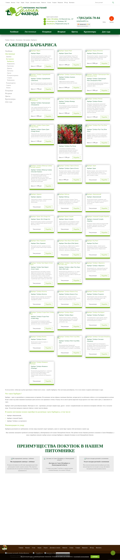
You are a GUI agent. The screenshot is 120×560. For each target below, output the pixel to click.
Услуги (27, 2)
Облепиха (48, 529)
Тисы (6, 527)
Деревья (8, 56)
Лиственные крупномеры (76, 520)
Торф (88, 523)
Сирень (8, 85)
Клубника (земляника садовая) (51, 521)
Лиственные (30, 31)
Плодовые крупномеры (76, 513)
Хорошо (95, 556)
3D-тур (66, 2)
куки (31, 556)
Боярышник (11, 63)
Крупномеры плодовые (35, 526)
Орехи (9, 73)
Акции (22, 2)
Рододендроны (11, 83)
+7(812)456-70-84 (88, 18)
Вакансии (60, 2)
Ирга (33, 524)
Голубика (48, 518)
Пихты (6, 512)
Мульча (88, 519)
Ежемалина (48, 531)
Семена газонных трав (92, 525)
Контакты (71, 2)
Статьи (49, 2)
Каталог (13, 2)
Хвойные (14, 31)
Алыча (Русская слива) (37, 522)
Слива (33, 518)
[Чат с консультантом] (4, 548)
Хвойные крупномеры (78, 522)
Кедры (6, 522)
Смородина (48, 512)
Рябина (47, 523)
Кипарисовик (8, 529)
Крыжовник (49, 516)
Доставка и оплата (35, 2)
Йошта (47, 538)
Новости (43, 2)
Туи (6, 518)
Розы (61, 516)
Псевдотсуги (8, 526)
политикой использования (81, 556)
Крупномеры (90, 31)
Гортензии (10, 66)
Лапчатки (10, 71)
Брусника (48, 536)
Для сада (106, 31)
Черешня (34, 516)
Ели (6, 514)
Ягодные (61, 31)
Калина (47, 533)
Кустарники (10, 59)
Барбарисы (10, 61)
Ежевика (48, 527)
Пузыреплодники (12, 75)
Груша (33, 520)
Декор (88, 515)
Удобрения (89, 528)
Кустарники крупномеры (76, 516)
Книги (88, 517)
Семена (88, 527)
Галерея (54, 2)
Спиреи (9, 78)
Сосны (6, 516)
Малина (48, 514)
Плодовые (46, 31)
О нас (18, 2)
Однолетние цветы (64, 512)
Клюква (48, 535)
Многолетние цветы (64, 514)
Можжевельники (9, 524)
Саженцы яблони (36, 512)
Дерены (9, 68)
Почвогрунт (90, 521)
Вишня (34, 514)
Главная (8, 2)
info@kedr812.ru (82, 21)
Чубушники (11, 80)
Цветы (75, 31)
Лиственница (8, 520)
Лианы (8, 87)
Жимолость (48, 525)
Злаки (61, 518)
